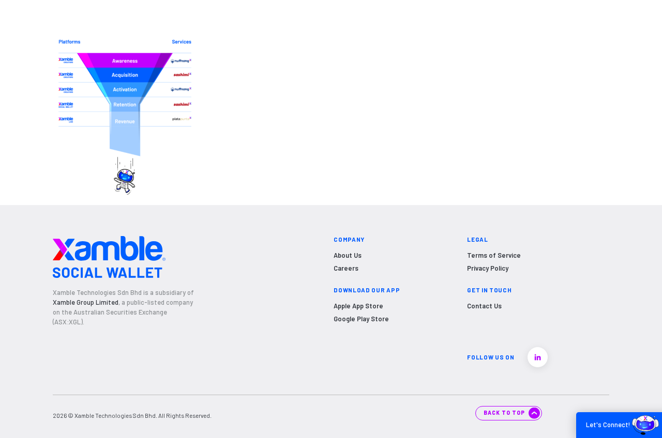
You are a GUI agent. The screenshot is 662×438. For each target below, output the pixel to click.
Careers (346, 268)
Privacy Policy (487, 268)
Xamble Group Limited (85, 302)
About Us (348, 255)
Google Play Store (361, 319)
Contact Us (484, 306)
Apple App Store (358, 306)
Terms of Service (494, 255)
